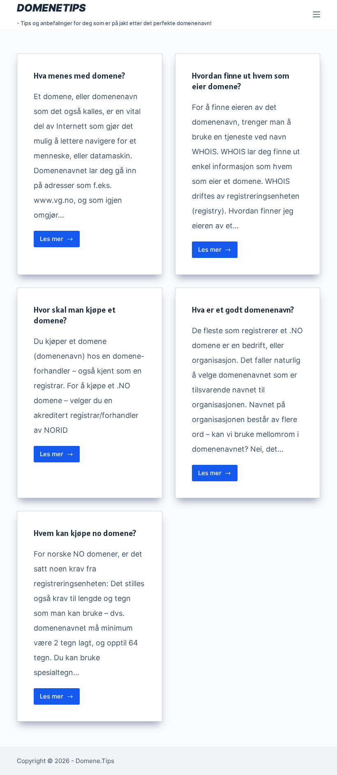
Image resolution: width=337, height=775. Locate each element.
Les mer (60, 241)
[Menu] (316, 14)
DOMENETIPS (51, 8)
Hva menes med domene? (79, 75)
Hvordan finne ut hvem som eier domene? (240, 81)
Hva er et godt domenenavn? (243, 309)
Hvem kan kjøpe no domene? (85, 533)
